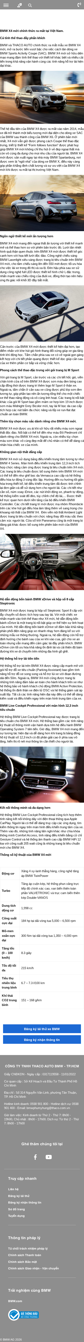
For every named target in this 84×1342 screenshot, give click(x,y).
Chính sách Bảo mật (22, 1261)
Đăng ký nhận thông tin (42, 1039)
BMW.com (15, 1301)
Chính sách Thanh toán (24, 1255)
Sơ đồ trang (16, 1209)
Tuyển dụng (16, 1215)
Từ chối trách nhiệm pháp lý (28, 1248)
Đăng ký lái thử (18, 1196)
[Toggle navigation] (6, 5)
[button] (30, 5)
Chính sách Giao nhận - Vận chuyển (33, 1268)
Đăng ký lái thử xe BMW (42, 1028)
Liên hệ (13, 1189)
